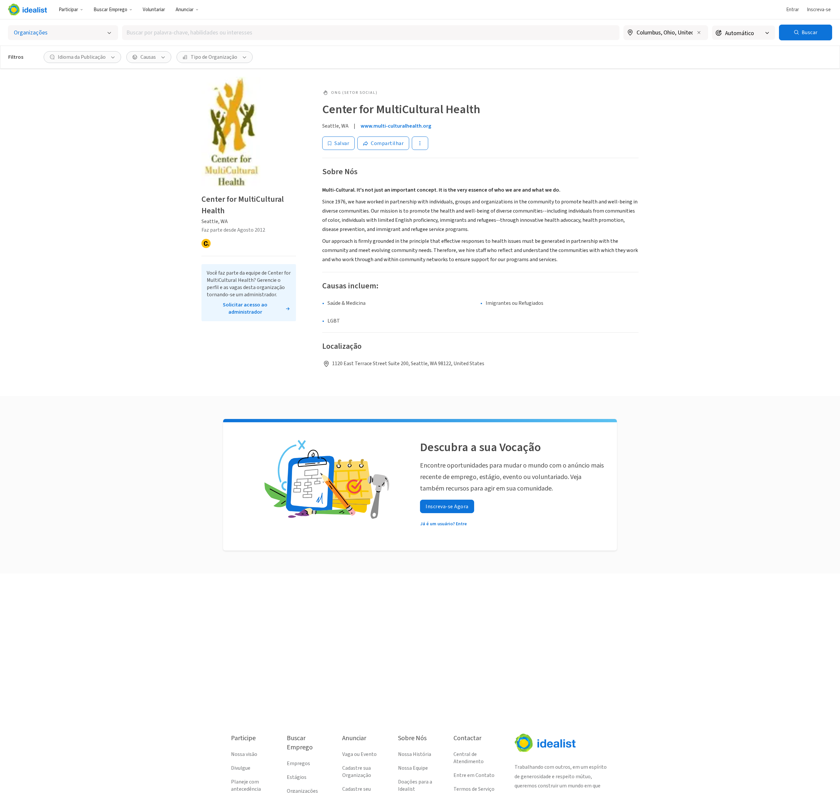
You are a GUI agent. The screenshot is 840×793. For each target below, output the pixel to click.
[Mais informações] (665, 33)
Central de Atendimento (468, 758)
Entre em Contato (473, 775)
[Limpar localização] (699, 32)
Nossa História (414, 754)
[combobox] (370, 33)
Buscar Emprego (110, 9)
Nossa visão (244, 754)
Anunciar (185, 9)
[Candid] (206, 243)
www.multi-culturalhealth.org (396, 126)
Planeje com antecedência (246, 785)
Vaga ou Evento (359, 754)
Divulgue (240, 768)
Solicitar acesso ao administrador (245, 308)
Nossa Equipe (413, 768)
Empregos (298, 763)
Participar (68, 9)
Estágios (296, 777)
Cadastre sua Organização (356, 771)
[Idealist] (27, 9)
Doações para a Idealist (415, 785)
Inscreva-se (819, 9)
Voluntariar (154, 9)
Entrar (792, 9)
